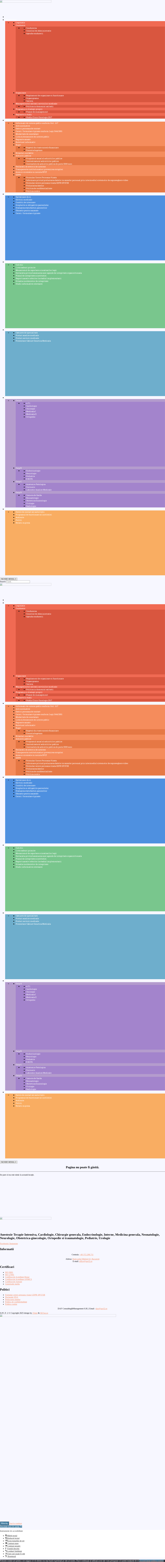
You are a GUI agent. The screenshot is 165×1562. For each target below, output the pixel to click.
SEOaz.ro (44, 1313)
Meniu (4, 1523)
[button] (11, 1526)
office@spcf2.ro (85, 1261)
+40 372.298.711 (86, 1254)
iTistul (35, 1313)
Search (3, 582)
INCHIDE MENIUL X (8, 579)
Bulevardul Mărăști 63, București (85, 1259)
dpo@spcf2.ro (101, 1308)
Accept (142, 1561)
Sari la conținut (16, 1523)
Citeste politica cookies (154, 1561)
